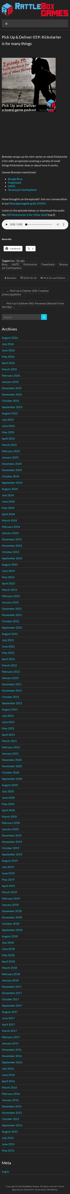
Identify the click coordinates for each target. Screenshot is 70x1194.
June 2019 (8, 873)
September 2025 (12, 407)
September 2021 (12, 703)
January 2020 (10, 829)
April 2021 (8, 734)
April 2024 (8, 514)
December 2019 (12, 835)
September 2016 (12, 1062)
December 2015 (12, 1106)
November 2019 (12, 841)
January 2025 (10, 457)
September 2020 (12, 778)
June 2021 (8, 722)
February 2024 (11, 526)
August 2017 (10, 1011)
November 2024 (12, 470)
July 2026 (8, 344)
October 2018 (10, 923)
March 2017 (9, 1030)
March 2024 (9, 520)
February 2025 (11, 451)
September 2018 (12, 930)
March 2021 (9, 741)
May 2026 (8, 356)
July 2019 (8, 867)
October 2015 (10, 1119)
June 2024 (8, 501)
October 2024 (10, 476)
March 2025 (9, 444)
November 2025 (12, 394)
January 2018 (10, 980)
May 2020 (8, 804)
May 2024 (8, 507)
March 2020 (9, 816)
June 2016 (8, 1074)
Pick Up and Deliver (54, 277)
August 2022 (10, 633)
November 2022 (12, 615)
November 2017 (12, 993)
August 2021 (10, 709)
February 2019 (11, 898)
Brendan (12, 277)
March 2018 (9, 967)
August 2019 (10, 860)
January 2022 (10, 678)
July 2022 (8, 640)
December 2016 (12, 1049)
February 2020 (11, 822)
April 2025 (8, 438)
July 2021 (8, 715)
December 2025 (12, 388)
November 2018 (12, 917)
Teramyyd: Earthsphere (22, 189)
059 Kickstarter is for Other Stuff (27, 214)
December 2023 (12, 539)
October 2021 (10, 696)
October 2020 (10, 772)
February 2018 (11, 974)
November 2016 (12, 1056)
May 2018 (8, 955)
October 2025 (10, 400)
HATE (11, 186)
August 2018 (10, 936)
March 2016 (9, 1087)
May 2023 (8, 577)
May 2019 (8, 879)
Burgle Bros (15, 179)
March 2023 (9, 589)
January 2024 (10, 533)
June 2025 (8, 426)
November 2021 (12, 690)
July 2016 (8, 1068)
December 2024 (12, 463)
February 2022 (11, 671)
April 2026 (8, 363)
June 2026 (8, 350)
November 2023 (12, 545)
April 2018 (8, 961)
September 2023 (12, 558)
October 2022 (10, 621)
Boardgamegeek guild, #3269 (27, 203)
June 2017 (8, 1018)
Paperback (14, 182)
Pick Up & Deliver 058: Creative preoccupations (25, 292)
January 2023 (10, 602)
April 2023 (8, 583)
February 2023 (11, 596)
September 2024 (12, 482)
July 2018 (8, 942)
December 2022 (12, 608)
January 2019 (10, 904)
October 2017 (10, 999)
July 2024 (8, 495)
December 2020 (12, 759)
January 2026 (10, 381)
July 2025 (8, 419)
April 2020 (8, 810)
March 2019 (9, 892)
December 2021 (12, 684)
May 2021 (8, 728)
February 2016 (11, 1093)
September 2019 (12, 854)
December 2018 (12, 911)
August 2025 (10, 413)
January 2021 (10, 753)
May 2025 (8, 432)
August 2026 (10, 337)
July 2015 (8, 1137)
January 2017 (10, 1043)
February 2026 (11, 375)
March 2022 (9, 665)
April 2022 (8, 659)
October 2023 (10, 552)
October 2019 (10, 848)
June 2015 (8, 1144)
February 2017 (11, 1037)
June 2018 (8, 948)
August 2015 (10, 1131)
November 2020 (12, 766)
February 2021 (11, 747)
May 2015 (8, 1150)
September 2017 (12, 1005)
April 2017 (8, 1024)
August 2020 (10, 785)
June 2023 (8, 570)
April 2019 (8, 885)
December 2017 (12, 986)
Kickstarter (30, 264)
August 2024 (10, 489)
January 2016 (10, 1100)
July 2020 (8, 791)
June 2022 (8, 646)
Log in (5, 1171)
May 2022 (8, 652)
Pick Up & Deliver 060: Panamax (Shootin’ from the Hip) (33, 305)
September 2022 (12, 627)
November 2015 (12, 1112)
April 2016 (8, 1081)
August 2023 (10, 564)
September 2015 (12, 1125)
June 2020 (8, 797)
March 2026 (9, 369)
